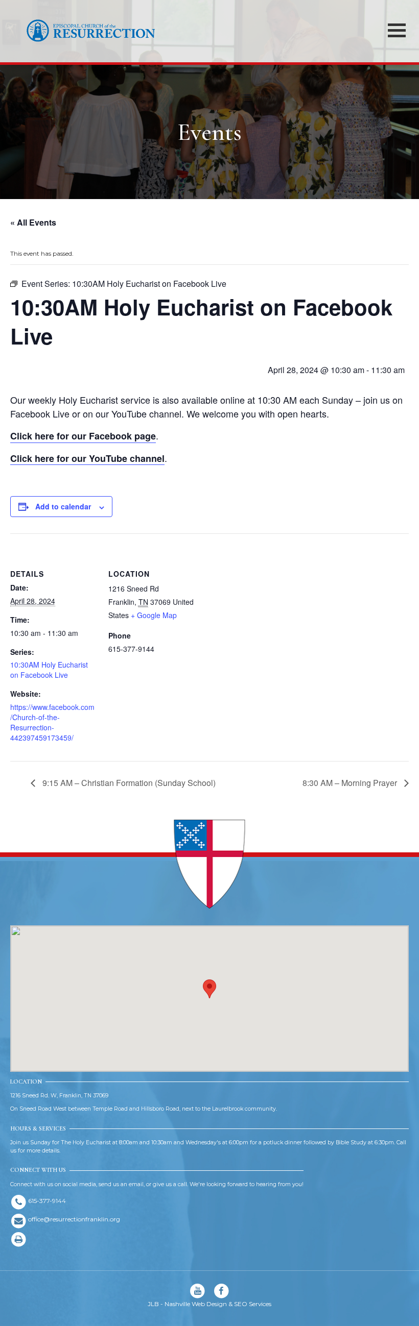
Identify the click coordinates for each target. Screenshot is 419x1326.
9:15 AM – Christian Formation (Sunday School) (128, 783)
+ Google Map (154, 615)
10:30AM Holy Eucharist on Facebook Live (49, 669)
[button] (209, 988)
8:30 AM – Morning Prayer (350, 783)
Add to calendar (63, 506)
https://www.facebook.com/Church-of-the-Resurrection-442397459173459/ (52, 722)
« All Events (33, 222)
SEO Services (252, 1304)
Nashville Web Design (196, 1304)
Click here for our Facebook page (83, 436)
